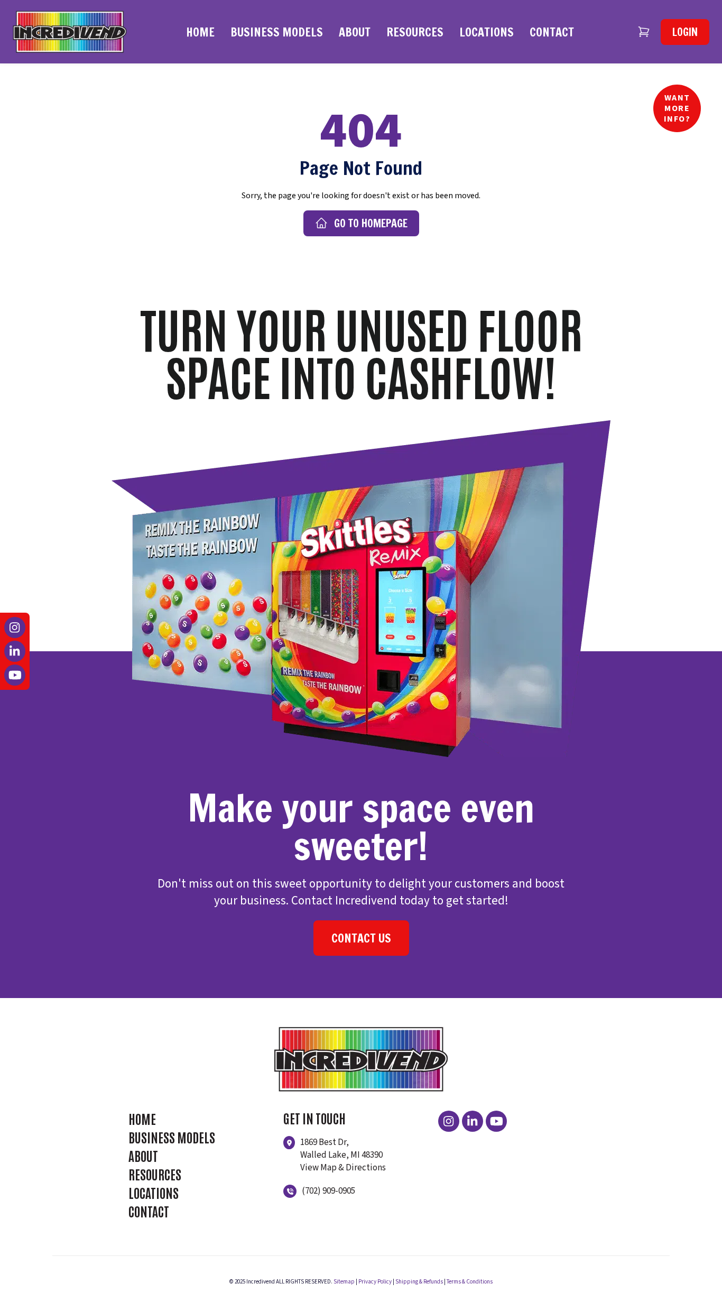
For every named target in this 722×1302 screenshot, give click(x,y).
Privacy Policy (375, 1282)
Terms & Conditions (470, 1282)
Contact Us (361, 938)
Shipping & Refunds (419, 1282)
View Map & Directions (343, 1167)
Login (685, 32)
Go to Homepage (371, 223)
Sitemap (344, 1282)
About (355, 32)
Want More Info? (677, 108)
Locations (486, 32)
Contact (552, 32)
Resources (414, 32)
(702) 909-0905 (328, 1191)
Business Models (276, 32)
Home (200, 32)
